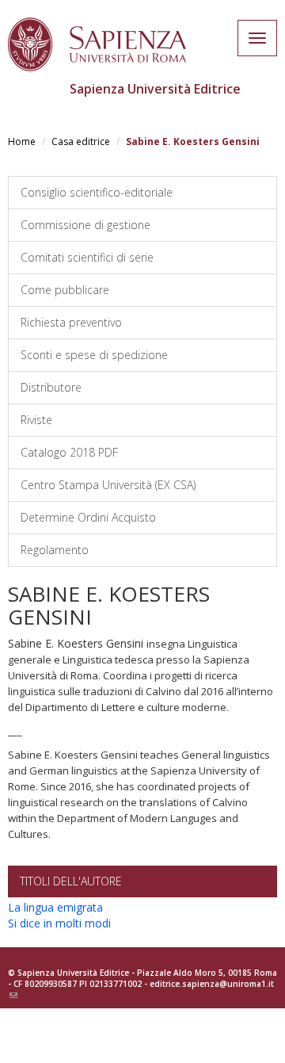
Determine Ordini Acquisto (88, 517)
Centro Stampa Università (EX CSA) (108, 484)
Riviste (36, 419)
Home (22, 141)
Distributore (51, 387)
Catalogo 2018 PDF (69, 452)
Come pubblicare (65, 289)
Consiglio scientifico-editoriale (97, 192)
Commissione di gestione (85, 224)
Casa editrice (80, 141)
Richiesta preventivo (71, 322)
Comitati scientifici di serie (87, 257)
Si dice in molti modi (59, 923)
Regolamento (55, 549)
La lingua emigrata (55, 907)
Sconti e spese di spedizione (94, 354)
